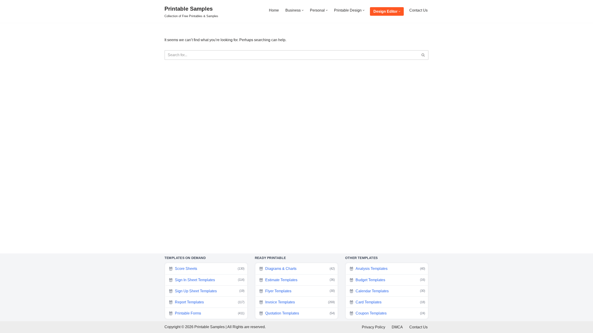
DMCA (397, 327)
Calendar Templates (390, 291)
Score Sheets (209, 269)
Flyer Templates (300, 291)
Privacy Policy (373, 327)
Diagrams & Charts (300, 269)
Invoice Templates (300, 302)
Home (274, 10)
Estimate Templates (300, 280)
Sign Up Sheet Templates (209, 291)
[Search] (423, 55)
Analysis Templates (390, 269)
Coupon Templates (390, 313)
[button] (302, 10)
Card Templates (390, 302)
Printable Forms (209, 313)
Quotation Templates (300, 313)
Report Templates (209, 302)
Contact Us (418, 10)
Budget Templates (390, 280)
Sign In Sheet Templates (209, 280)
